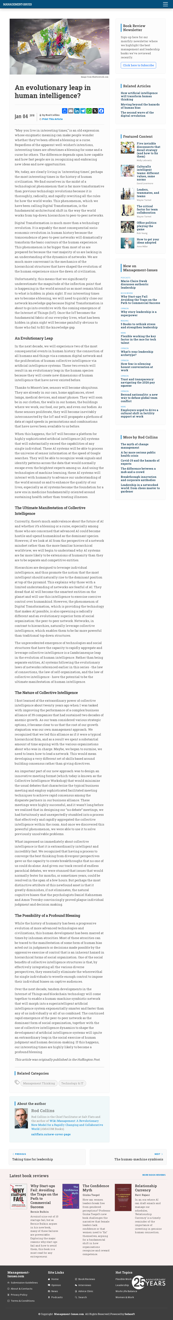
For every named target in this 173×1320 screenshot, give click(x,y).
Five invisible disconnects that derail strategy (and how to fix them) (148, 150)
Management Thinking (39, 1083)
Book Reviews (86, 1279)
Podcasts (57, 1297)
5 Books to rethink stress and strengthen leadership (139, 325)
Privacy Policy (19, 1294)
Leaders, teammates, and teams (148, 193)
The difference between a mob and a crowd (138, 470)
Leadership (122, 1285)
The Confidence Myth (96, 1188)
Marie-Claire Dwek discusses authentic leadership (135, 284)
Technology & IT (72, 1083)
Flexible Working (125, 1279)
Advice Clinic (85, 1291)
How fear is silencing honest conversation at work (137, 367)
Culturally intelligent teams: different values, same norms (148, 173)
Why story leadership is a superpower (139, 313)
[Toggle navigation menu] (165, 4)
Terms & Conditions (22, 1300)
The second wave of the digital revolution (137, 114)
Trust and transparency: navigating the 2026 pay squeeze (138, 382)
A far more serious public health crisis (138, 454)
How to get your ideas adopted (148, 240)
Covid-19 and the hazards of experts (140, 462)
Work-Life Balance (126, 1291)
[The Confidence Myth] (72, 1221)
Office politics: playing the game (147, 226)
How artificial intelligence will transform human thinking (139, 96)
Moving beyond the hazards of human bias (140, 106)
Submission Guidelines (24, 1282)
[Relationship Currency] (125, 1210)
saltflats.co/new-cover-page (51, 1134)
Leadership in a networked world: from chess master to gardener (140, 488)
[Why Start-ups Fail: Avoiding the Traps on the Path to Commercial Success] (20, 1222)
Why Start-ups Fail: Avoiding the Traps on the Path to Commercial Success (140, 300)
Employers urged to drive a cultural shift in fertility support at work (139, 413)
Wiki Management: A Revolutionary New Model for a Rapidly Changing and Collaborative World (67, 1125)
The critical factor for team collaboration (147, 209)
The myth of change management (135, 445)
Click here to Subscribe (138, 65)
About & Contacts (21, 1288)
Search (82, 1297)
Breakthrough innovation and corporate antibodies (138, 478)
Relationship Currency (146, 1188)
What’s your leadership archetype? (137, 353)
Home (55, 1279)
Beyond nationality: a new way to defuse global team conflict (139, 398)
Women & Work (125, 1297)
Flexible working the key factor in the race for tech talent (138, 339)
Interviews (84, 1285)
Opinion (56, 1285)
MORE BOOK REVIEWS (154, 1175)
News (54, 1291)
